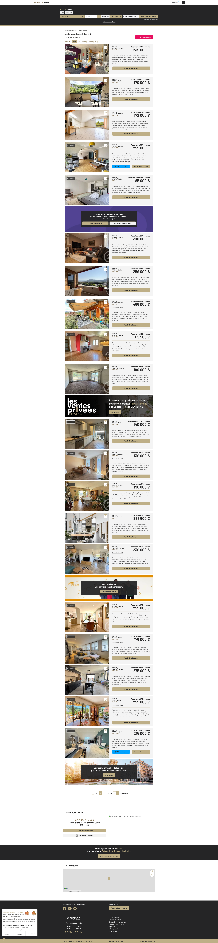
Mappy (78, 891)
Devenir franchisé (115, 920)
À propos (112, 927)
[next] (100, 793)
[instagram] (70, 908)
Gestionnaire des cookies (147, 941)
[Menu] (183, 2)
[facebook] (64, 908)
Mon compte (174, 2)
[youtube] (75, 908)
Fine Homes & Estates (116, 924)
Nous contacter (114, 931)
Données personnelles (116, 941)
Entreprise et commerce (117, 922)
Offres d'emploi (114, 917)
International (113, 929)
